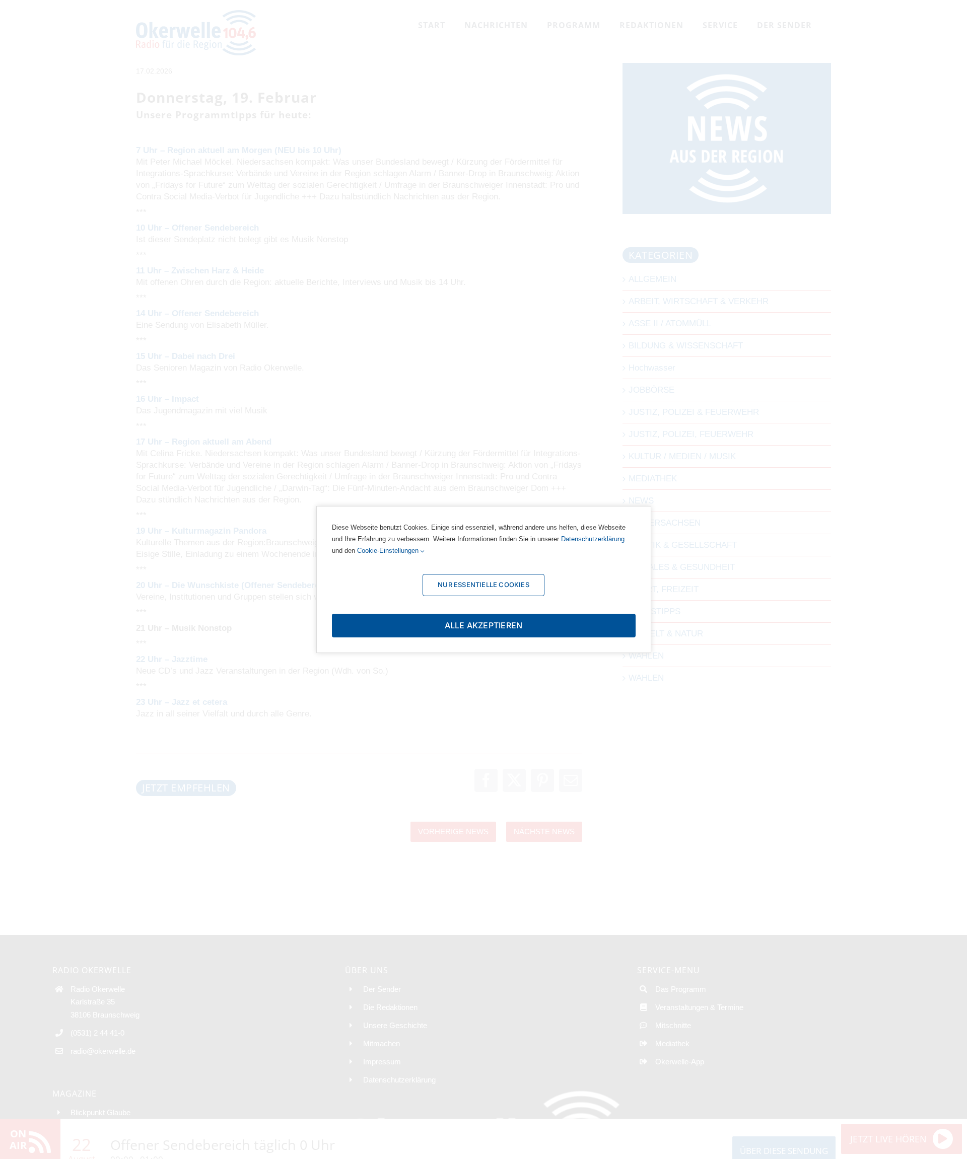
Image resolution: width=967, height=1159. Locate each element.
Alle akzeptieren (484, 625)
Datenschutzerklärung (593, 539)
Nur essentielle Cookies (483, 585)
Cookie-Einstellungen (389, 550)
